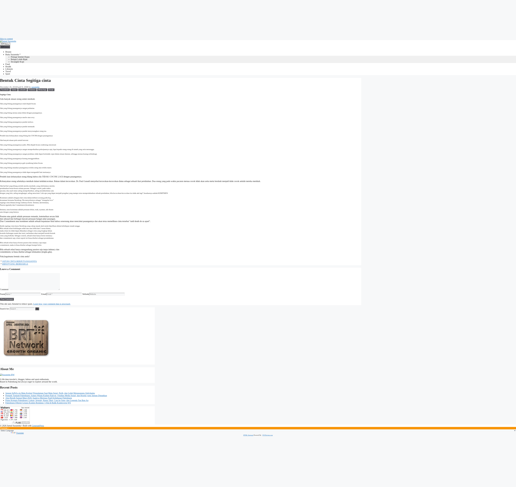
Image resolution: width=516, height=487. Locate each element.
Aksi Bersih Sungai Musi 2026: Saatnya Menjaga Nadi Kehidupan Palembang (38, 398)
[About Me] (7, 375)
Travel (8, 71)
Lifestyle (9, 69)
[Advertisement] (80, 19)
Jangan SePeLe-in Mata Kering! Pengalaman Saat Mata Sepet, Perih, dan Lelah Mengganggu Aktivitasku (50, 393)
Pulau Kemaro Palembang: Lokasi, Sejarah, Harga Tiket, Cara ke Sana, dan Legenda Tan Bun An (46, 400)
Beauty (8, 52)
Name (2, 294)
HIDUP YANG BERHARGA (15, 264)
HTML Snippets (248, 435)
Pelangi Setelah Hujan (20, 57)
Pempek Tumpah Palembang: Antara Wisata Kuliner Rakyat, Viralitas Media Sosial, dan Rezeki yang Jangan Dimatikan (56, 395)
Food (7, 64)
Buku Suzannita (12, 54)
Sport (7, 74)
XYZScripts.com (267, 435)
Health (8, 66)
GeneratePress (38, 426)
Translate (20, 433)
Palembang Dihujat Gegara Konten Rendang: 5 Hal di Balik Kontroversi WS (38, 403)
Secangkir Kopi (17, 62)
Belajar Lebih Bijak (19, 59)
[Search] (37, 308)
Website (85, 294)
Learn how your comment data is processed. (52, 304)
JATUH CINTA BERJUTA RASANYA (19, 261)
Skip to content (6, 39)
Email (43, 294)
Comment (4, 289)
